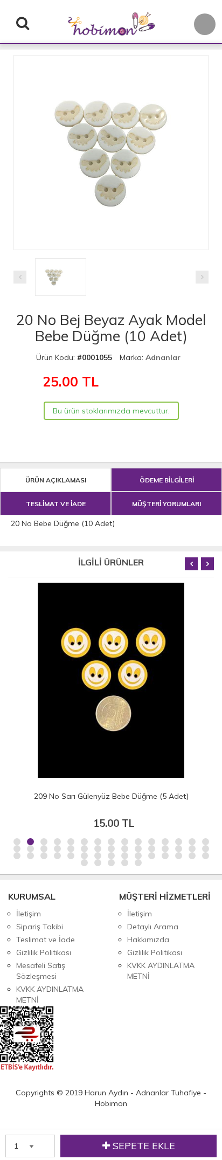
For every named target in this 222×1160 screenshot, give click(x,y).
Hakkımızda (148, 939)
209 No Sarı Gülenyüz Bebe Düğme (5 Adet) (111, 796)
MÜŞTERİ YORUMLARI (166, 504)
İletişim (28, 914)
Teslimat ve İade (45, 939)
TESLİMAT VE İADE (56, 504)
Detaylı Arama (152, 926)
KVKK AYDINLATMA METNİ (50, 994)
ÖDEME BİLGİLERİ (167, 480)
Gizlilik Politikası (43, 952)
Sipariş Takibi (39, 926)
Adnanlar (163, 357)
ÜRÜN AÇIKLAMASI (55, 480)
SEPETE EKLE (142, 1146)
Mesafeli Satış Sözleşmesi (40, 971)
